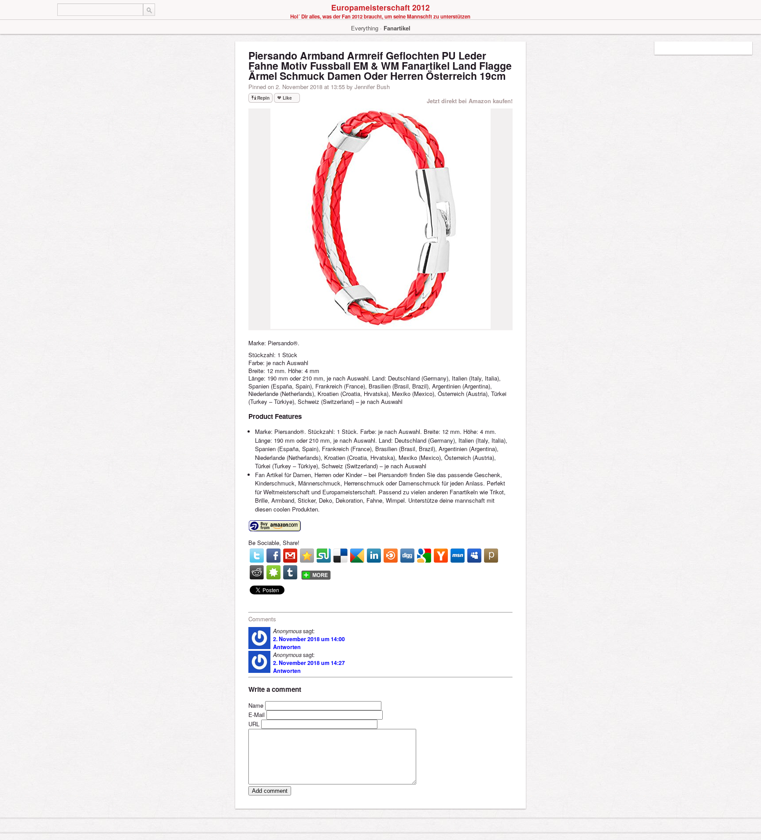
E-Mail (256, 714)
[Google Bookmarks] (424, 556)
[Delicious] (340, 556)
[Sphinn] (273, 572)
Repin (263, 98)
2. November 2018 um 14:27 (309, 663)
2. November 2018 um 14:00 (309, 639)
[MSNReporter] (458, 556)
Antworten (287, 647)
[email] (290, 556)
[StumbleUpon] (324, 556)
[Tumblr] (290, 572)
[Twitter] (257, 556)
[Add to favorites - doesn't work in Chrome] (307, 556)
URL (253, 724)
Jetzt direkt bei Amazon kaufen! (470, 101)
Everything (364, 28)
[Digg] (407, 556)
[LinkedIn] (374, 556)
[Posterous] (491, 556)
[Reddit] (257, 572)
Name (255, 705)
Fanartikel (397, 28)
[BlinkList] (391, 556)
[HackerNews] (441, 556)
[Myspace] (474, 556)
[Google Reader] (357, 556)
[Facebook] (273, 556)
